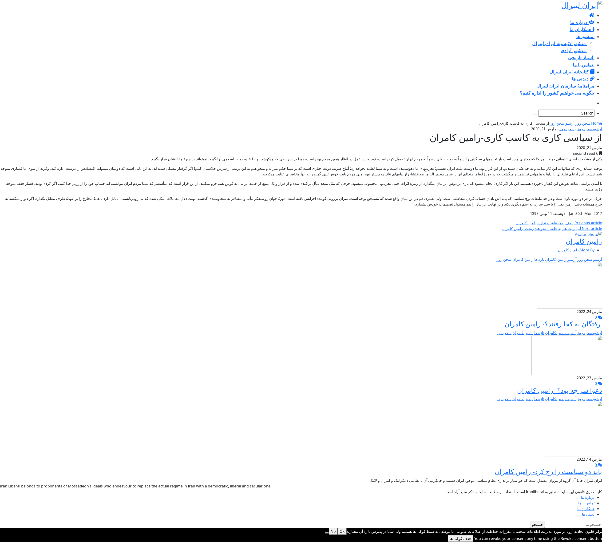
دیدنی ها (588, 514)
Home (596, 123)
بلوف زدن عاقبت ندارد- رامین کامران (559, 223)
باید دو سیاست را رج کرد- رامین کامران (548, 471)
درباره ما (587, 497)
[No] (327, 533)
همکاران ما (585, 508)
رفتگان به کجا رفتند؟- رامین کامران (553, 323)
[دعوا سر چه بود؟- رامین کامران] (566, 354)
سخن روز (582, 123)
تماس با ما (586, 503)
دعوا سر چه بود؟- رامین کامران (559, 390)
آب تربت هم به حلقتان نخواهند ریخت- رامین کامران (552, 228)
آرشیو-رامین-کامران (560, 259)
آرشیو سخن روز (562, 123)
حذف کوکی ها (460, 538)
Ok (342, 531)
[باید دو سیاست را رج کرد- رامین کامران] (573, 428)
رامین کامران (584, 241)
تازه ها (539, 259)
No (333, 531)
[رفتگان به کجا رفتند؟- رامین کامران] (569, 285)
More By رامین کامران (576, 250)
